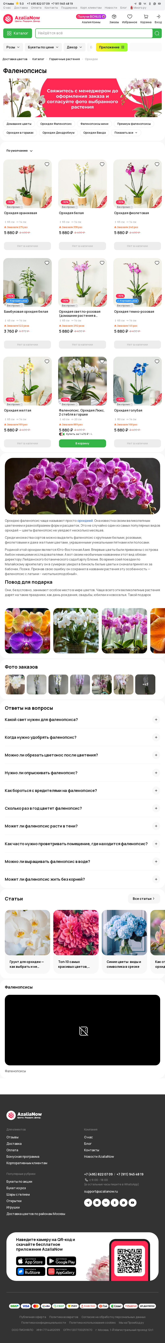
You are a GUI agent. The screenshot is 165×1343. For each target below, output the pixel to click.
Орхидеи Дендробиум (58, 132)
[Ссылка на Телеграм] (88, 1203)
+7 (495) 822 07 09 (98, 1174)
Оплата (36, 7)
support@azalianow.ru (101, 1191)
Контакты (51, 7)
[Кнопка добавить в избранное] (46, 164)
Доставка (21, 7)
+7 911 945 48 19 (62, 3)
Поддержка (69, 7)
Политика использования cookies (92, 1322)
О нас (7, 7)
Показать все (123, 132)
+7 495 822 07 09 (38, 3)
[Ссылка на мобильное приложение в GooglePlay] (61, 1261)
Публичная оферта (33, 1317)
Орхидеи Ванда (94, 132)
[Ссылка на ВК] (106, 1203)
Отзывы (8, 3)
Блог (123, 7)
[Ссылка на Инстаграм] (97, 1203)
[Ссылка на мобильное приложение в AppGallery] (61, 1271)
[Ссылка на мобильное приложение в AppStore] (30, 1261)
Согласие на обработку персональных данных (113, 1317)
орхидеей (85, 520)
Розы (10, 47)
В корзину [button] (82, 443)
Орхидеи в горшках (20, 132)
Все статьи (142, 898)
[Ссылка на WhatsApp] (124, 1203)
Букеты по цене (41, 47)
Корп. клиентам (91, 7)
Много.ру (140, 7)
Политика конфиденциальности (43, 1322)
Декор (72, 47)
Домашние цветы (18, 124)
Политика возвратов (63, 1317)
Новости (111, 7)
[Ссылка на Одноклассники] (115, 1203)
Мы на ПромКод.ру (131, 1322)
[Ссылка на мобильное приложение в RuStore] (30, 1271)
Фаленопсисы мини (94, 124)
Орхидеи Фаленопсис (56, 124)
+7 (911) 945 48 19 (130, 1174)
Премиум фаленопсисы (134, 124)
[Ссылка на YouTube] (132, 1203)
